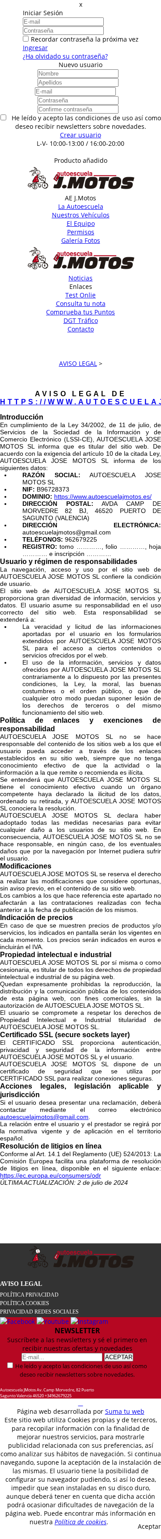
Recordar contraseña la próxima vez (85, 39)
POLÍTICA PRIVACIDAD (29, 1295)
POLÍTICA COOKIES (24, 1303)
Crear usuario (80, 135)
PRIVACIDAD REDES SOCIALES (39, 1312)
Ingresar (35, 47)
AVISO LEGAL (21, 1283)
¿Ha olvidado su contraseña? (65, 56)
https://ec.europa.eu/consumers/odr (50, 1175)
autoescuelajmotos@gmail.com (44, 1116)
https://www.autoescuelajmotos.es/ (103, 496)
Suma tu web (124, 1411)
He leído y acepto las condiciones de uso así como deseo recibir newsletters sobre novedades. (81, 1370)
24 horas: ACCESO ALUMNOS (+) (80, 152)
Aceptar (149, 1526)
